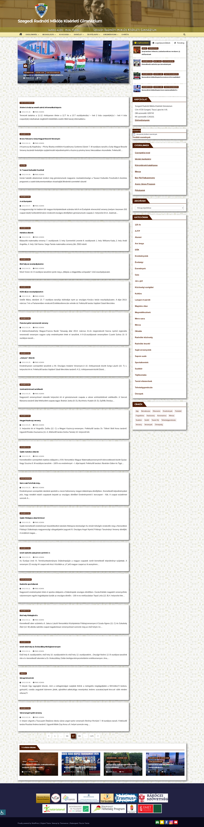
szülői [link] (146, 420)
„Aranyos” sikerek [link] (27, 358)
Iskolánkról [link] (32, 34)
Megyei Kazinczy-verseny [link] (30, 420)
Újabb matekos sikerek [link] (29, 452)
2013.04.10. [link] (26, 143)
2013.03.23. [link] (26, 557)
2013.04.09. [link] (26, 174)
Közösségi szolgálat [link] (144, 287)
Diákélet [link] (78, 34)
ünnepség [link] (159, 424)
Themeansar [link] (64, 823)
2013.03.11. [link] (26, 588)
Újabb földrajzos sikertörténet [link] (32, 518)
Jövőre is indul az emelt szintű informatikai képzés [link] (40, 107)
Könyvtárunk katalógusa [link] (146, 165)
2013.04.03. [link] (26, 237)
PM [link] (40, 78)
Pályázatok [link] (140, 190)
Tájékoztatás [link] (51, 72)
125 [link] (92, 736)
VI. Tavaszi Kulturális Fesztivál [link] (32, 170)
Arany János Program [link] (145, 184)
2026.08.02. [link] (113, 772)
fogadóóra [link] (140, 416)
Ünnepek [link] (23, 673)
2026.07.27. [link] (30, 78)
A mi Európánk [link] (26, 201)
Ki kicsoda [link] (64, 34)
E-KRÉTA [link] (125, 34)
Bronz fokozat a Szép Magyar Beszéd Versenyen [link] (40, 139)
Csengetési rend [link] (142, 153)
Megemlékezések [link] (143, 312)
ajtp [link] (137, 411)
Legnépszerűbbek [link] (162, 43)
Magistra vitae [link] (141, 306)
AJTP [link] (137, 231)
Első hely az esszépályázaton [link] (32, 264)
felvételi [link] (178, 411)
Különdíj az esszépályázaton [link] (31, 292)
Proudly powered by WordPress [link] (29, 823)
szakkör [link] (139, 420)
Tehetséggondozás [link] (171, 74)
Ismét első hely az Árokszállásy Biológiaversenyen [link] (40, 647)
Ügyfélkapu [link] (93, 34)
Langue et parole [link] (142, 300)
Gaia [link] (137, 275)
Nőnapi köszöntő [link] (27, 678)
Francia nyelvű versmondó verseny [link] (34, 323)
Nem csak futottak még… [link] (30, 483)
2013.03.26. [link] (26, 296)
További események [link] (141, 137)
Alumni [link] (138, 237)
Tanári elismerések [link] (143, 381)
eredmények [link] (167, 411)
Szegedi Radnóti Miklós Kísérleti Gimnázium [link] (60, 21)
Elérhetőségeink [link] (142, 120)
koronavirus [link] (161, 416)
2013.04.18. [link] (26, 112)
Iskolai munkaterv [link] (143, 159)
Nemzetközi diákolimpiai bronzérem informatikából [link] (161, 77)
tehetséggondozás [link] (169, 420)
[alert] (159, 134)
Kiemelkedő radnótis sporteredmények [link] (156, 64)
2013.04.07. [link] (26, 206)
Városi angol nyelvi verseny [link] (31, 713)
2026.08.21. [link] (29, 772)
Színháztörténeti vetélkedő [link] (31, 389)
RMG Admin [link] (39, 112)
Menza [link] (144, 48)
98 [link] (79, 736)
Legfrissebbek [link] (143, 43)
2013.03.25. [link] (26, 362)
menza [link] (171, 416)
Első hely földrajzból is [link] (29, 615)
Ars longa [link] (139, 244)
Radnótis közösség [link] (38, 72)
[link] (3, 812)
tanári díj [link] (155, 420)
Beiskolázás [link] (48, 34)
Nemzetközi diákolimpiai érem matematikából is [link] (159, 90)
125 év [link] (138, 225)
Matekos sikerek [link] (26, 233)
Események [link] (140, 269)
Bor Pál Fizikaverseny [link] (145, 178)
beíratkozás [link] (145, 411)
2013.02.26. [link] (26, 717)
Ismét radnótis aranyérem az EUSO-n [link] (35, 553)
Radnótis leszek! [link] (142, 344)
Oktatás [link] (27, 72)
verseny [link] (139, 424)
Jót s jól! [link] (139, 281)
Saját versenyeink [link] (143, 350)
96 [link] (67, 736)
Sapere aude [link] (158, 74)
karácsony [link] (151, 416)
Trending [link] (180, 43)
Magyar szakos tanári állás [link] (34, 75)
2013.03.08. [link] (26, 682)
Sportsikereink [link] (168, 61)
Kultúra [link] (23, 165)
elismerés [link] (156, 411)
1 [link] (54, 736)
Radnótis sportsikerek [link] (29, 584)
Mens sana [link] (157, 61)
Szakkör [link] (138, 369)
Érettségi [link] (139, 262)
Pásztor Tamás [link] (84, 823)
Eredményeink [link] (110, 34)
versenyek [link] (148, 424)
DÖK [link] (137, 250)
